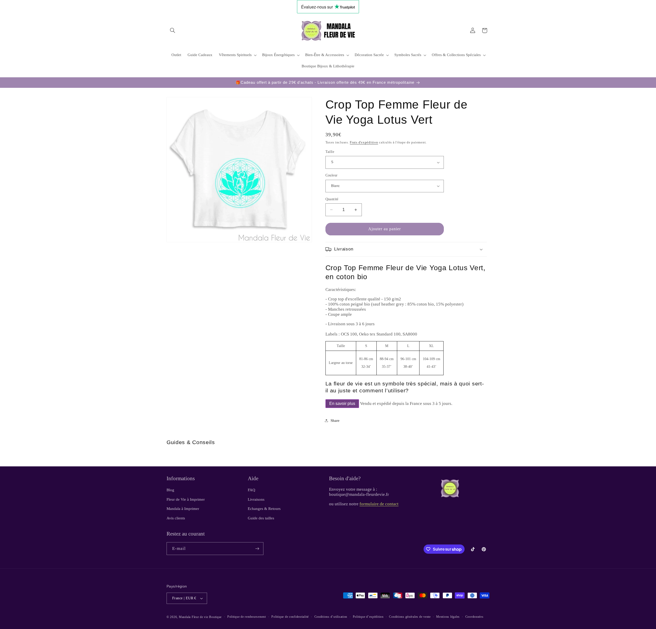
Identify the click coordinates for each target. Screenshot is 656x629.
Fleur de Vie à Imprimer (186, 499)
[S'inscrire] (257, 548)
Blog (170, 490)
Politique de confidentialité (290, 616)
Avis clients (176, 518)
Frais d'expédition (364, 142)
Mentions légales (448, 616)
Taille (329, 152)
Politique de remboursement (246, 616)
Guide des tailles (261, 518)
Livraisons (256, 499)
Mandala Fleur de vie (193, 616)
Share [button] (335, 420)
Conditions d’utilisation (330, 616)
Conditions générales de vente (409, 616)
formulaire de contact (379, 503)
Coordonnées (474, 616)
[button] (172, 30)
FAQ (251, 490)
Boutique (215, 616)
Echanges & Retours (264, 509)
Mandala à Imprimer (183, 509)
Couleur (331, 175)
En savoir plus (342, 403)
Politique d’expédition (368, 616)
